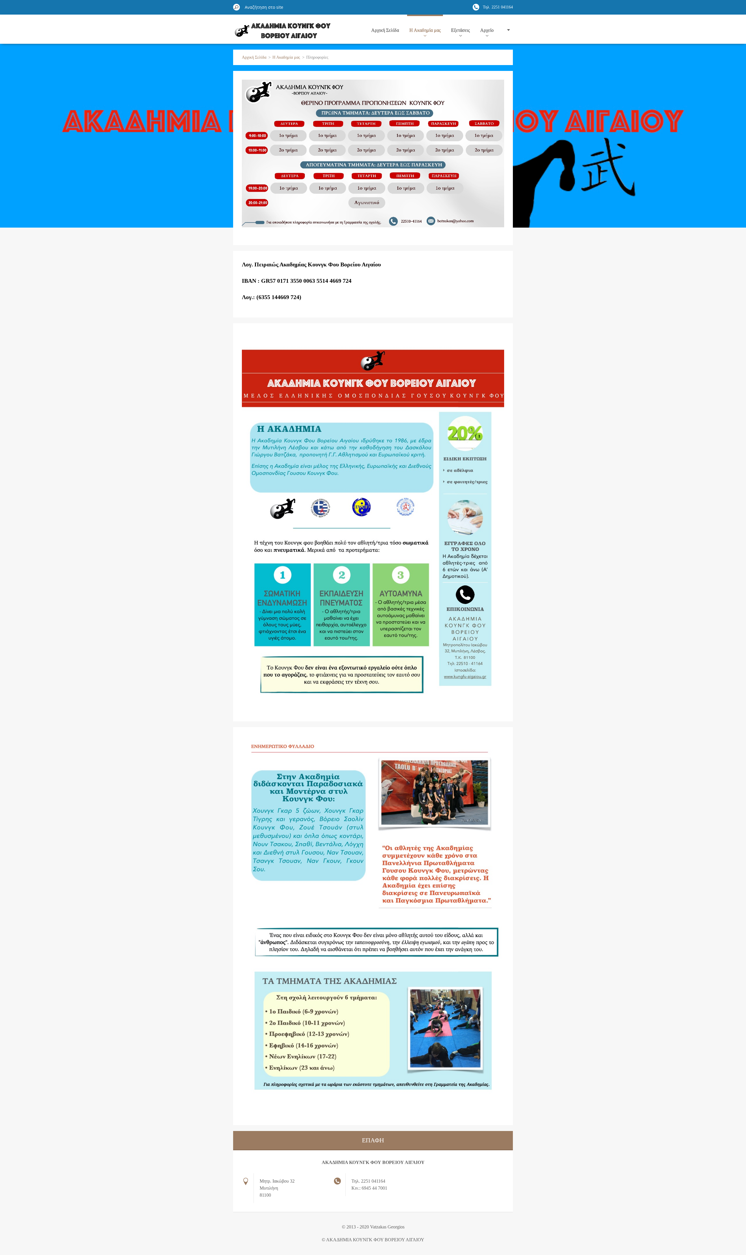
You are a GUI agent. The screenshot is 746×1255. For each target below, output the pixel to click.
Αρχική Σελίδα (385, 30)
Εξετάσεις (460, 30)
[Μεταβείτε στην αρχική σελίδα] (282, 33)
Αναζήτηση (236, 7)
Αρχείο (487, 30)
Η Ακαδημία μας (425, 30)
